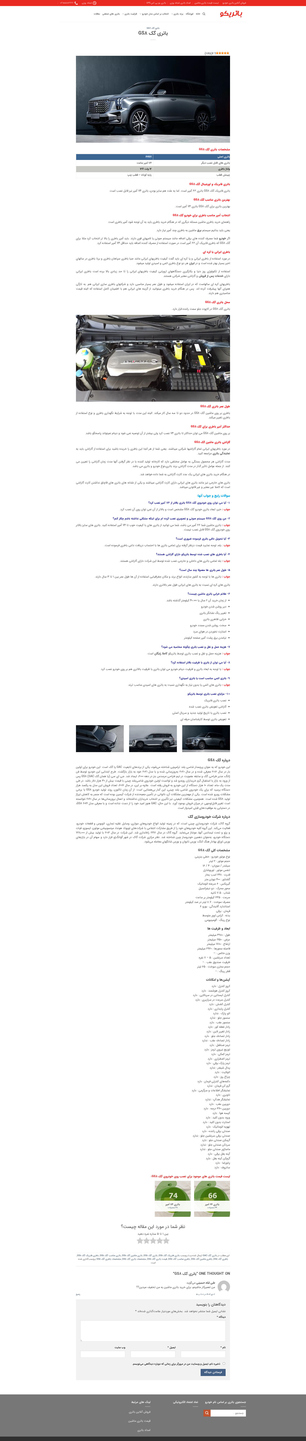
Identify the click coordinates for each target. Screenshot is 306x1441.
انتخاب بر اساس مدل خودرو (155, 14)
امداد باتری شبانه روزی (180, 3)
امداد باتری (143, 1430)
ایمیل (171, 1348)
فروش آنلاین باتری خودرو (234, 3)
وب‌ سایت (120, 1348)
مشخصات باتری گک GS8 (134, 1259)
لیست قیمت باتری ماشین (207, 3)
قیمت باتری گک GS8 (157, 1259)
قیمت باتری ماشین (139, 1421)
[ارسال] (207, 1413)
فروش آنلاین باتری (139, 1412)
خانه (198, 14)
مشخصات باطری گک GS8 (109, 1259)
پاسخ (78, 1294)
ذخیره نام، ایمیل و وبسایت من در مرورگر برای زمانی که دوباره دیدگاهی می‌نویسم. (176, 1364)
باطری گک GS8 (220, 1259)
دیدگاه (221, 1317)
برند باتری (178, 14)
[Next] (75, 741)
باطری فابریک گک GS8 (88, 1255)
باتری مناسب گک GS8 (110, 1255)
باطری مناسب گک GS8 (179, 1259)
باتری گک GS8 (150, 1255)
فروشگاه (189, 14)
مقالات (97, 14)
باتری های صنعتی (111, 14)
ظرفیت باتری (130, 14)
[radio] (166, 1241)
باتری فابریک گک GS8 (169, 1255)
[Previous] (230, 741)
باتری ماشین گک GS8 (132, 1255)
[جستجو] (204, 14)
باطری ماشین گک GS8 (201, 1259)
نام (223, 1348)
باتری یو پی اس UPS (156, 3)
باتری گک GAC (153, 28)
